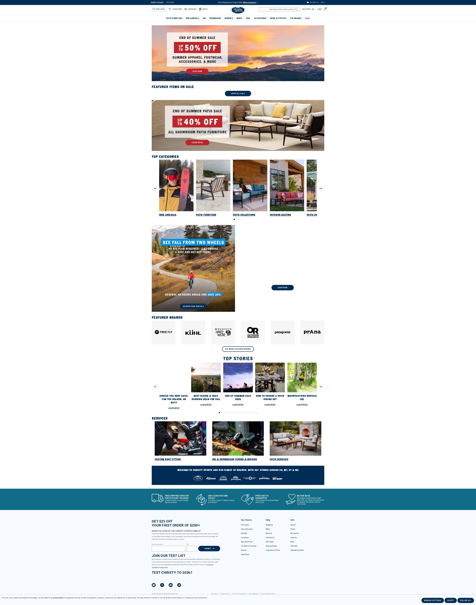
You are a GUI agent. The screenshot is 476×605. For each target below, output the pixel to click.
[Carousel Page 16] (256, 412)
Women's (229, 18)
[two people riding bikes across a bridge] (193, 268)
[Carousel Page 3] (239, 219)
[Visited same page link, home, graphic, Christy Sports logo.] (238, 10)
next (320, 189)
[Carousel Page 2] (236, 219)
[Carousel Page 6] (231, 412)
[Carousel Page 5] (229, 412)
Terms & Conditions (239, 594)
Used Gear (245, 554)
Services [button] (192, 9)
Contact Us (270, 538)
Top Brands (295, 18)
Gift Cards (245, 525)
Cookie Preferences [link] (267, 594)
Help (322, 2)
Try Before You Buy (248, 546)
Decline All (465, 600)
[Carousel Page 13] (249, 412)
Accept (450, 600)
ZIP (188, 544)
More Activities (278, 18)
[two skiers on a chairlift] (282, 268)
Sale (307, 18)
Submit (207, 549)
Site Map (214, 594)
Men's (239, 18)
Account (306, 9)
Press (293, 529)
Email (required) (157, 544)
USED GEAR (170, 2)
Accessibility (253, 594)
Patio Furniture (174, 18)
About (293, 525)
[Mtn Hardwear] (223, 332)
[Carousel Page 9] (239, 412)
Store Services (247, 529)
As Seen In (295, 533)
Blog (292, 542)
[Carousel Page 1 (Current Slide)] (234, 219)
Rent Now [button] (160, 9)
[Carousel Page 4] (241, 219)
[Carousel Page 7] (234, 412)
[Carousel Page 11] (244, 412)
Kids (248, 18)
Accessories (260, 18)
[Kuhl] (193, 332)
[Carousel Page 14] (251, 412)
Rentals (244, 533)
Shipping (269, 525)
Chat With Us (313, 2)
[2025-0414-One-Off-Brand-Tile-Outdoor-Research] (253, 332)
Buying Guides (271, 546)
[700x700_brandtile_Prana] (312, 332)
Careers (294, 538)
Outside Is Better (297, 550)
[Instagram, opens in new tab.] (154, 585)
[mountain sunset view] (238, 53)
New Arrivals (192, 18)
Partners (294, 546)
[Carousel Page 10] (241, 412)
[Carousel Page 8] (236, 412)
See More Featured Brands (238, 349)
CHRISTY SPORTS (157, 2)
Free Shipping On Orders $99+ (237, 2)
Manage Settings (432, 600)
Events (243, 550)
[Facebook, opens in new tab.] (162, 585)
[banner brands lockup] (238, 475)
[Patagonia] (283, 332)
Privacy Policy (164, 567)
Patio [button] (205, 9)
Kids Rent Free (246, 542)
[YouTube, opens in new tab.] (171, 585)
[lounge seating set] (238, 125)
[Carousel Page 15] (254, 412)
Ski (204, 18)
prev (155, 189)
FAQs (268, 529)
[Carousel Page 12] (246, 412)
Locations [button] (177, 9)
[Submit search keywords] (296, 10)
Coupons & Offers (273, 550)
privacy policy (58, 598)
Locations (245, 538)
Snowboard (215, 18)
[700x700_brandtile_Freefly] (164, 332)
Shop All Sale (238, 94)
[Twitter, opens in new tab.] (179, 585)
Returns (269, 533)
